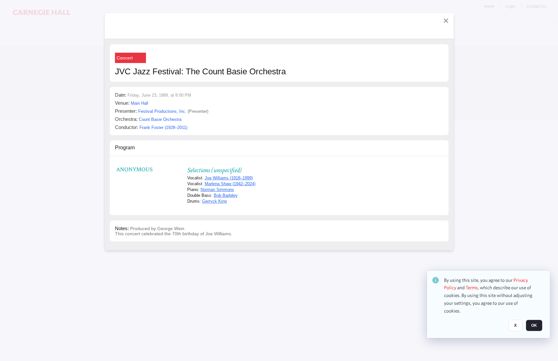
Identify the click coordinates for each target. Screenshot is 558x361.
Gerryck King (214, 201)
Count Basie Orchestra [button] (160, 119)
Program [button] (125, 147)
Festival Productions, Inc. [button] (162, 111)
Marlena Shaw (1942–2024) (230, 183)
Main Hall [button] (139, 103)
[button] (446, 21)
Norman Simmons (217, 189)
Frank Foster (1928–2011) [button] (163, 127)
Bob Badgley (226, 195)
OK (534, 326)
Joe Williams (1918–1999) (229, 177)
